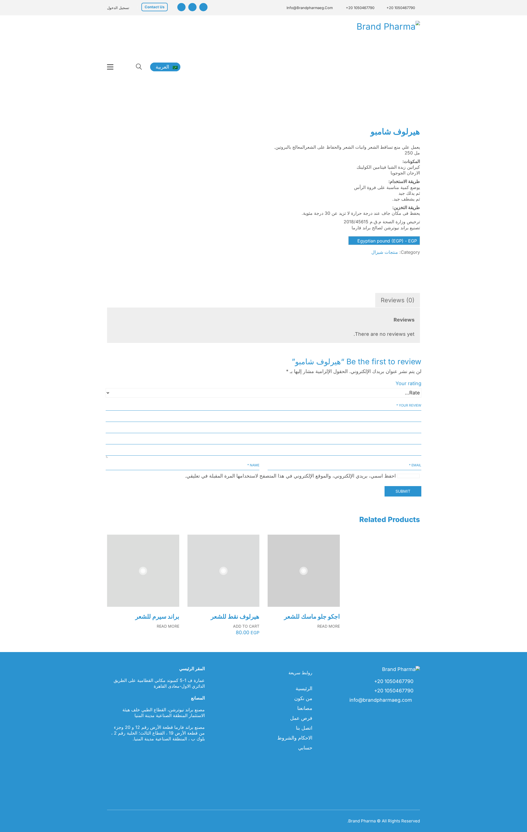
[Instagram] (181, 7)
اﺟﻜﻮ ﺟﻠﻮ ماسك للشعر (312, 616)
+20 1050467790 (400, 7)
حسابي (305, 748)
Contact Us (154, 7)
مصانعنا (304, 708)
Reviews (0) (397, 300)
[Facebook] (203, 7)
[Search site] (139, 67)
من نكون (303, 698)
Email (415, 465)
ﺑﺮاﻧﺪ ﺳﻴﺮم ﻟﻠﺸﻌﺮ (157, 616)
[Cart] (125, 67)
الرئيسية (304, 688)
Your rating (408, 383)
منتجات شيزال (384, 252)
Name (253, 465)
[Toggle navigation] (110, 67)
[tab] (397, 300)
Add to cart (246, 626)
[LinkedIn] (192, 7)
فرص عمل (301, 718)
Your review (408, 405)
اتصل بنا (304, 728)
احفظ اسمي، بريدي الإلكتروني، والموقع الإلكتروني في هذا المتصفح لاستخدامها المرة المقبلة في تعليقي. (290, 476)
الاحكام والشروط (294, 738)
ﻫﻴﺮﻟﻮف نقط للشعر (235, 616)
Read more (168, 626)
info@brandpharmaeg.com (310, 7)
